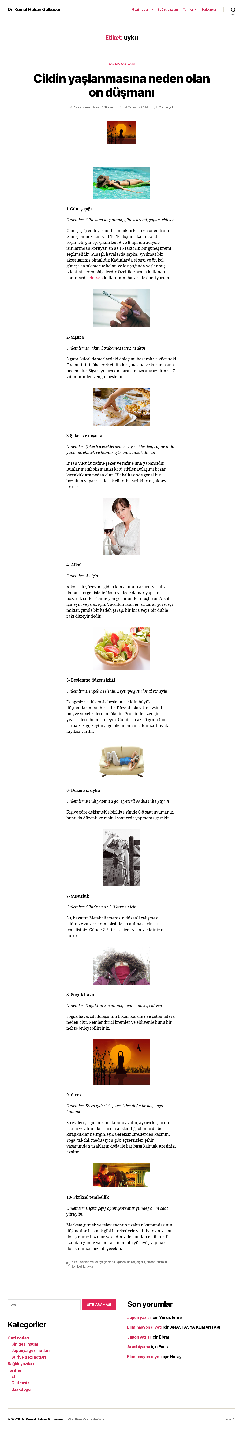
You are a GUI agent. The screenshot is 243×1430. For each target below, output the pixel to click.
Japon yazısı (139, 1317)
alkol (75, 1262)
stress (151, 1262)
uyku (89, 1266)
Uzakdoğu (21, 1389)
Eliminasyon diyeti (144, 1327)
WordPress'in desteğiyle (86, 1419)
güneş (121, 1262)
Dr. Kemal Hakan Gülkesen (34, 9)
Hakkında (209, 9)
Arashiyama (138, 1346)
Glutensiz (20, 1383)
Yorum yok (166, 107)
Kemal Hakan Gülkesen (98, 107)
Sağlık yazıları (168, 9)
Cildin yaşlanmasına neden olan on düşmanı (121, 85)
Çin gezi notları (25, 1344)
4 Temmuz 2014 (136, 107)
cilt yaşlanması (105, 1262)
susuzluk (163, 1262)
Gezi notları (140, 9)
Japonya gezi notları (30, 1350)
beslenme (87, 1262)
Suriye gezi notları (28, 1357)
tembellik (78, 1266)
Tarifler (188, 9)
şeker (131, 1262)
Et (13, 1376)
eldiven (96, 278)
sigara (140, 1262)
